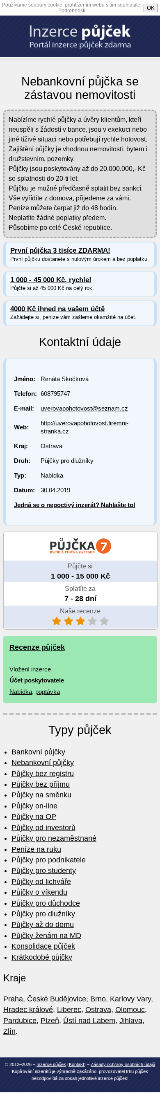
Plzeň (50, 1021)
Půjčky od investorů (43, 828)
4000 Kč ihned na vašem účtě (57, 309)
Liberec (69, 1009)
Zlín (9, 1031)
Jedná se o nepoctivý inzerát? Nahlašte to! (74, 504)
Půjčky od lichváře (41, 882)
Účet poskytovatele (36, 680)
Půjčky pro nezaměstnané (53, 838)
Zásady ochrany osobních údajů (123, 1064)
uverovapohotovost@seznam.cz (84, 408)
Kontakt (76, 1064)
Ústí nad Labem (89, 1021)
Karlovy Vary (130, 999)
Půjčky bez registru (42, 774)
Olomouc (130, 1009)
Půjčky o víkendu (39, 892)
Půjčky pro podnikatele (48, 860)
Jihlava (130, 1021)
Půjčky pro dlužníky (43, 914)
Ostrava (98, 1009)
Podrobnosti (71, 10)
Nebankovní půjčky (42, 763)
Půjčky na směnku (41, 795)
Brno (98, 999)
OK (151, 8)
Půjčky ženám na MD (46, 935)
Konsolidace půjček (43, 946)
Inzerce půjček (51, 1064)
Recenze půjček (37, 647)
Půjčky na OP (33, 816)
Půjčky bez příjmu (40, 784)
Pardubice (20, 1021)
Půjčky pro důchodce (45, 903)
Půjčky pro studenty (43, 870)
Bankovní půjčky (38, 752)
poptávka (47, 691)
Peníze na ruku (36, 849)
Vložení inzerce (30, 669)
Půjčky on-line (34, 806)
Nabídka (20, 691)
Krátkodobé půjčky (41, 957)
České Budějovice (56, 999)
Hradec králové (28, 1009)
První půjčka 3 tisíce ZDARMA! (60, 250)
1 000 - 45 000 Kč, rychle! (50, 280)
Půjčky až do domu (42, 924)
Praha (13, 999)
